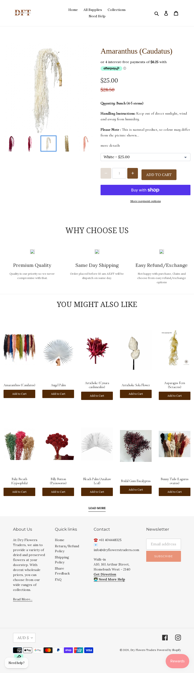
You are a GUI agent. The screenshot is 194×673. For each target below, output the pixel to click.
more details (110, 145)
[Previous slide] (11, 143)
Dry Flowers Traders (143, 650)
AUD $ (23, 637)
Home (59, 540)
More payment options (145, 201)
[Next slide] (86, 143)
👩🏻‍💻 (109, 579)
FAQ (58, 579)
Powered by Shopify (169, 650)
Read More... (22, 599)
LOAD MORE (97, 508)
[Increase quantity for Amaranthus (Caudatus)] (132, 173)
